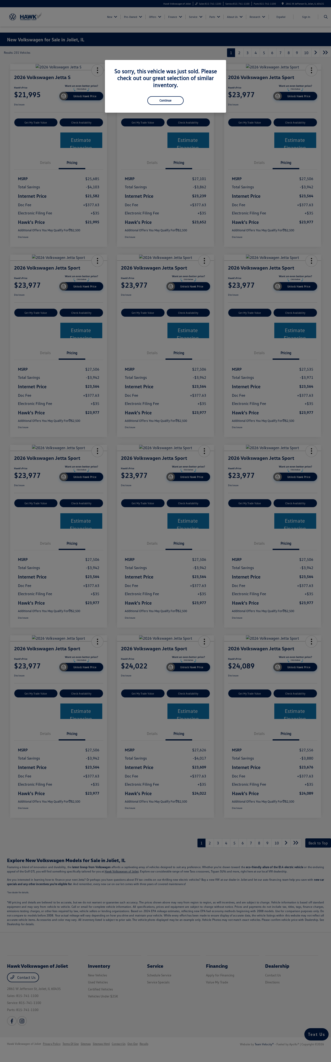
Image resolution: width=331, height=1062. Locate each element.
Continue (165, 100)
